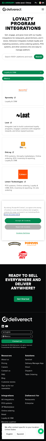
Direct (27, 367)
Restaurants (30, 399)
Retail (3, 414)
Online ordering (7, 411)
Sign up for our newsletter (7, 387)
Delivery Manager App (34, 363)
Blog (3, 378)
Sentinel (28, 359)
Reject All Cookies (23, 227)
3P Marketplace (7, 407)
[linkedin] (2, 326)
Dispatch (28, 371)
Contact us (5, 371)
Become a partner (8, 422)
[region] (23, 220)
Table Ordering (31, 374)
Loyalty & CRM (7, 418)
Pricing (4, 363)
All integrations (7, 399)
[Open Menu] (43, 9)
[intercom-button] (41, 431)
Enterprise (29, 403)
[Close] (41, 426)
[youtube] (6, 326)
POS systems (6, 403)
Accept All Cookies (23, 221)
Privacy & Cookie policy (11, 214)
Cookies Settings (23, 233)
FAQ (3, 374)
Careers (4, 367)
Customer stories (8, 382)
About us (5, 359)
